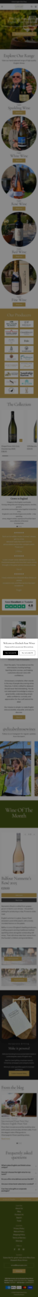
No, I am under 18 (27, 653)
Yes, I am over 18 (10, 653)
